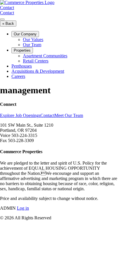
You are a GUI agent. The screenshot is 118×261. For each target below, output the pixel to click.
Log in (23, 208)
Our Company (25, 34)
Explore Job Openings (20, 115)
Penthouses (21, 66)
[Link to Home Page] (27, 2)
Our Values (33, 39)
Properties (22, 50)
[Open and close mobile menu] (2, 19)
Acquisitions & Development (37, 71)
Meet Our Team (68, 115)
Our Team (32, 44)
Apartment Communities (45, 55)
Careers (18, 76)
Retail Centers (35, 60)
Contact (7, 7)
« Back (8, 23)
